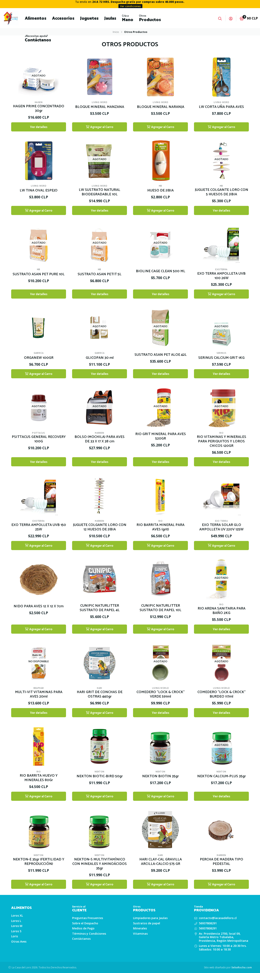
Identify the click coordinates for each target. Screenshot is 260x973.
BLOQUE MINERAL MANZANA (99, 107)
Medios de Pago (83, 928)
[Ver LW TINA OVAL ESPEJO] (38, 159)
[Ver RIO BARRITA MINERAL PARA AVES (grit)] (160, 494)
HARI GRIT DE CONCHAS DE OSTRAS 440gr (99, 694)
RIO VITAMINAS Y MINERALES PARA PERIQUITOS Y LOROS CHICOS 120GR (221, 441)
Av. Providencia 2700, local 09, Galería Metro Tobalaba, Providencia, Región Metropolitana (223, 937)
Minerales (140, 928)
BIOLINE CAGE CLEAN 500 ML (160, 271)
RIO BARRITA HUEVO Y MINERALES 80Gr (38, 778)
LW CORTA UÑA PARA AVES (221, 107)
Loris (14, 936)
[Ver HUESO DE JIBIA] (160, 159)
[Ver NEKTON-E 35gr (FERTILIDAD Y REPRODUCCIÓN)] (38, 828)
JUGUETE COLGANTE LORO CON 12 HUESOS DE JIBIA (99, 527)
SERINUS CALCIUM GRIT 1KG (221, 358)
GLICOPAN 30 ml (100, 358)
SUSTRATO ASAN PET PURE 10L (39, 274)
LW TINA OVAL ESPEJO (38, 190)
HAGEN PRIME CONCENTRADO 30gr (38, 108)
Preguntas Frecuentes (87, 918)
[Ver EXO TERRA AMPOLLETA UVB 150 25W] (38, 494)
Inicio (116, 32)
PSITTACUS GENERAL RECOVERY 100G (39, 439)
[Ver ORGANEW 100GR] (38, 326)
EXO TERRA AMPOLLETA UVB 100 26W (221, 276)
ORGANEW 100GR (38, 358)
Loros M (16, 926)
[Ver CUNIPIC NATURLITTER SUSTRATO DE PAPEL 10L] (160, 578)
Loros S (16, 931)
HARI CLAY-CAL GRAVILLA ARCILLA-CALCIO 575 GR (160, 861)
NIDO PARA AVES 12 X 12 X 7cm (39, 606)
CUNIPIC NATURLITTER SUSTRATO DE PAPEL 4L (100, 608)
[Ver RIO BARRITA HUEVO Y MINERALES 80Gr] (38, 745)
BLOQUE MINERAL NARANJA (160, 107)
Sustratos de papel (146, 923)
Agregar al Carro (101, 127)
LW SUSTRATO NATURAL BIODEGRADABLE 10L (99, 192)
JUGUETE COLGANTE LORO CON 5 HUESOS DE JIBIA (221, 192)
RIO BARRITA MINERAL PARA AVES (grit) (160, 527)
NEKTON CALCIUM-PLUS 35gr (221, 776)
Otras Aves (18, 941)
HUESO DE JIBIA (160, 190)
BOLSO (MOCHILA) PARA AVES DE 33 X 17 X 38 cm (100, 439)
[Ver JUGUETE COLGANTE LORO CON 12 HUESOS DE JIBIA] (99, 494)
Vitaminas (140, 933)
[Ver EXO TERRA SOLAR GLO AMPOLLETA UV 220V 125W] (221, 494)
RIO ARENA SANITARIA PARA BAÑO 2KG (221, 610)
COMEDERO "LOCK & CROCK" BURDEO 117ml (221, 694)
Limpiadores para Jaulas (150, 918)
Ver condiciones (130, 6)
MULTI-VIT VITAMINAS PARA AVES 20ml (38, 694)
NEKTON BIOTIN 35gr (160, 776)
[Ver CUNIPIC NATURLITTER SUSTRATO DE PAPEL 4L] (99, 578)
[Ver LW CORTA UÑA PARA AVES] (221, 75)
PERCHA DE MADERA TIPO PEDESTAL (221, 861)
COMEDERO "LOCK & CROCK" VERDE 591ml (160, 694)
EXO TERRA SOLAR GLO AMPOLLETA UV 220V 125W (221, 527)
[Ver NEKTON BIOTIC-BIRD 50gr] (99, 745)
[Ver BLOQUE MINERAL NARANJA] (160, 75)
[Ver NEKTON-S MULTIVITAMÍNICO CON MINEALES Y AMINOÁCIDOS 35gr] (99, 828)
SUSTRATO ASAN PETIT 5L (99, 274)
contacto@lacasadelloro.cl (218, 918)
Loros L (16, 921)
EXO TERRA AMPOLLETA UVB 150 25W (38, 527)
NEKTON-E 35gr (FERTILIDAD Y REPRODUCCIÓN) (38, 861)
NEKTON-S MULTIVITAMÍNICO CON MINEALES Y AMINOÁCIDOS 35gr (99, 864)
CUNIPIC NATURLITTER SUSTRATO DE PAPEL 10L (160, 608)
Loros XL (17, 915)
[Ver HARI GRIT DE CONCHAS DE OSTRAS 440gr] (99, 661)
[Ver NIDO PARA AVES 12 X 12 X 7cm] (38, 578)
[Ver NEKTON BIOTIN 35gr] (160, 745)
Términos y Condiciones (89, 933)
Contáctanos (81, 939)
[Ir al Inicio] (11, 18)
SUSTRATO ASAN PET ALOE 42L (160, 355)
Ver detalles (38, 127)
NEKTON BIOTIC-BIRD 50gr (100, 776)
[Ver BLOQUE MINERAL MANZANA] (99, 75)
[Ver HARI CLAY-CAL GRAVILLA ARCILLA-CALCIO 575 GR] (160, 828)
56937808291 (208, 923)
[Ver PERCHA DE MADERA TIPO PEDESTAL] (221, 828)
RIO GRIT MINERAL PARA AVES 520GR (160, 436)
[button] (35, 18)
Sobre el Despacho (85, 923)
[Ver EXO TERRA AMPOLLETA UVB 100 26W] (221, 242)
